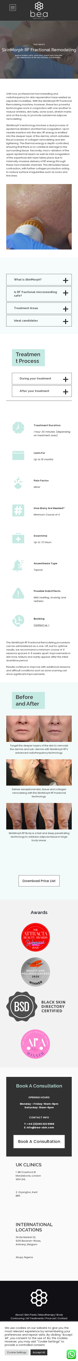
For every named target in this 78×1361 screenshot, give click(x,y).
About (19, 1315)
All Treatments (35, 1318)
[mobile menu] (12, 7)
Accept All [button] (39, 1352)
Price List (50, 1318)
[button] (39, 279)
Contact (62, 1318)
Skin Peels (30, 1315)
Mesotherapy (46, 1315)
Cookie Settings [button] (16, 1352)
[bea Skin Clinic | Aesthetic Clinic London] (39, 10)
